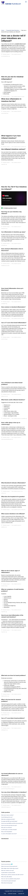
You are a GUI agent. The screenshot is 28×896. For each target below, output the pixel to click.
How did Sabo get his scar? (7, 817)
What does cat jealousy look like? (8, 819)
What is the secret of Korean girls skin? (9, 866)
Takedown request (6, 54)
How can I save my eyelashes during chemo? (10, 878)
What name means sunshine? (7, 815)
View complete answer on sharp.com (18, 509)
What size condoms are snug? (7, 870)
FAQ (5, 893)
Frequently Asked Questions (12, 30)
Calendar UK (21, 893)
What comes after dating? (6, 876)
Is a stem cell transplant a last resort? (9, 833)
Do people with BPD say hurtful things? (9, 821)
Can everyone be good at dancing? (8, 880)
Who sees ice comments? (6, 827)
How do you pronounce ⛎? (7, 864)
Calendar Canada (12, 893)
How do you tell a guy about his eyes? (9, 825)
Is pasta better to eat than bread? (8, 872)
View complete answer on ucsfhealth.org (19, 418)
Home (2, 30)
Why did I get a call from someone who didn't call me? (12, 874)
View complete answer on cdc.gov (17, 96)
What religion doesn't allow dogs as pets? (9, 868)
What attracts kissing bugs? (7, 882)
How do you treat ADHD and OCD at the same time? (12, 823)
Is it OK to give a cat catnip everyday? (9, 829)
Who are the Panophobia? (6, 831)
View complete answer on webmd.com (18, 146)
